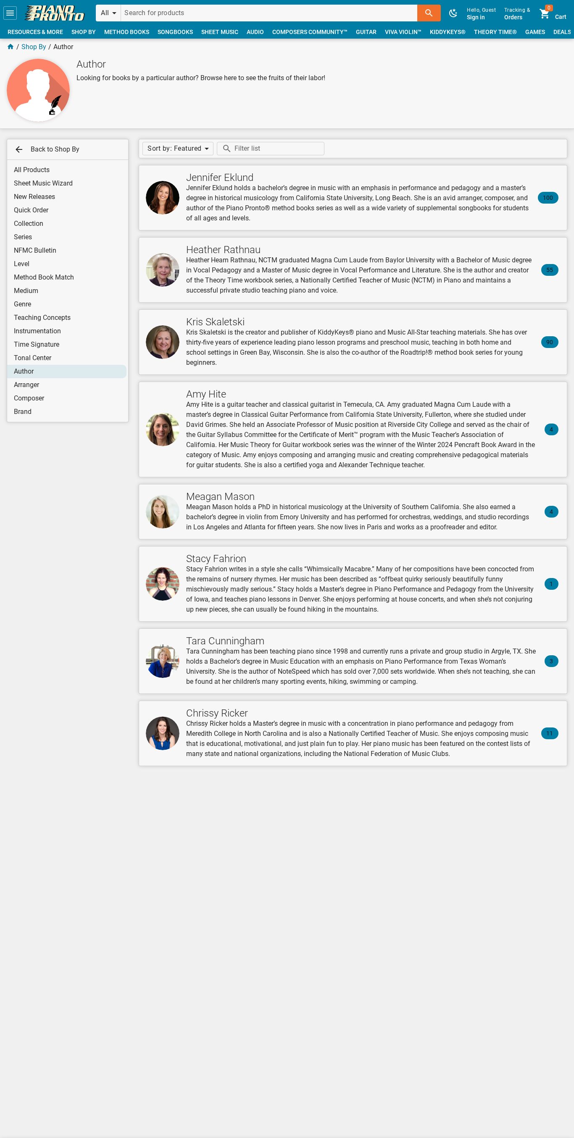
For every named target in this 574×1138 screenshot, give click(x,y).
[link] (54, 13)
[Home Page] (10, 47)
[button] (10, 13)
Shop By (33, 47)
